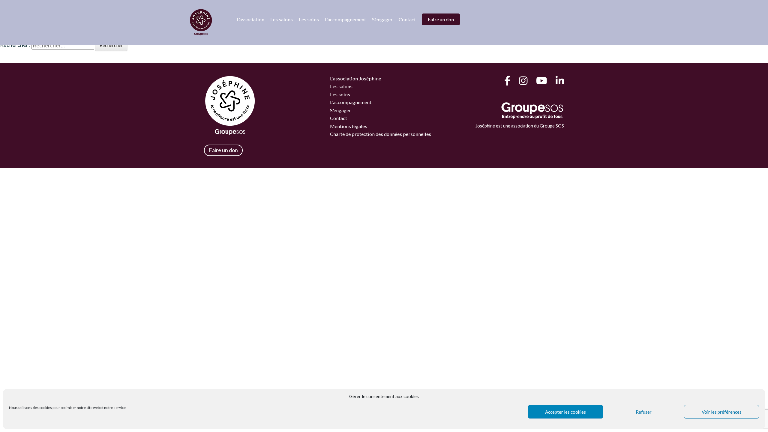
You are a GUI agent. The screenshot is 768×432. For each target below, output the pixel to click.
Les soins (309, 19)
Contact (407, 19)
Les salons (281, 19)
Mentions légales (348, 126)
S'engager (340, 110)
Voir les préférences (722, 412)
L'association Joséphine (355, 78)
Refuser (644, 412)
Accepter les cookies (565, 412)
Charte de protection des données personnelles (380, 134)
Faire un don (441, 19)
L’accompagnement (345, 19)
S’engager (382, 19)
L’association (250, 19)
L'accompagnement (350, 102)
